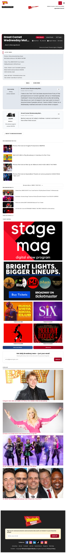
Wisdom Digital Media (29, 548)
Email (28, 83)
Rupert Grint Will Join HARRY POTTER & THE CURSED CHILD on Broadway (25, 401)
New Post (36, 40)
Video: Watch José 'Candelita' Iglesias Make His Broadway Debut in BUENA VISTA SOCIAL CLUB (15, 70)
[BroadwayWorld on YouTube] (45, 542)
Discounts (48, 347)
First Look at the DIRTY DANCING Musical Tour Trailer (29, 202)
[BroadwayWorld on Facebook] (26, 542)
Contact (25, 546)
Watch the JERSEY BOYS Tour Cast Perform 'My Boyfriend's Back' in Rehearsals (36, 190)
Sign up (57, 359)
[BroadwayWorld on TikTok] (38, 542)
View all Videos (7, 215)
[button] (60, 3)
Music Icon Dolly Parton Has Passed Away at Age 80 (20, 433)
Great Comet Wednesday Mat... (31, 88)
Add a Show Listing (7, 6)
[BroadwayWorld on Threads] (42, 542)
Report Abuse (52, 40)
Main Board (40, 37)
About (20, 546)
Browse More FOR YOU (32, 185)
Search (44, 40)
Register (51, 3)
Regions (45, 546)
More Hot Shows (17, 347)
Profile (10, 121)
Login (55, 3)
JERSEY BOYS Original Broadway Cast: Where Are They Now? (22, 499)
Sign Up (54, 536)
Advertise (14, 546)
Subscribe (36, 83)
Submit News (38, 546)
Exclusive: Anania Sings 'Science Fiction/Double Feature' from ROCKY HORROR (36, 196)
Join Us (31, 546)
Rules (61, 40)
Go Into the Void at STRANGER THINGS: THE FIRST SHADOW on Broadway (34, 208)
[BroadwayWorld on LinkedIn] (34, 542)
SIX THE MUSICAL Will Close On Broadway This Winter (20, 466)
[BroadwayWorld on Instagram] (30, 542)
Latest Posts (49, 37)
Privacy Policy (51, 548)
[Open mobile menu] (64, 3)
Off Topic (59, 37)
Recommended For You (9, 141)
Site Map (51, 546)
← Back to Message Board (12, 45)
